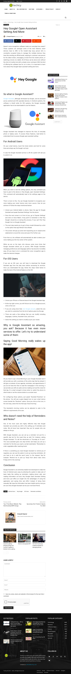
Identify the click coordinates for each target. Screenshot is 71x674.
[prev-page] (4, 553)
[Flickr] (57, 656)
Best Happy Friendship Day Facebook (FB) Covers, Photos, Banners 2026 (39, 623)
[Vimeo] (64, 1)
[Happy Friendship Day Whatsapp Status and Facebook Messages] (29, 631)
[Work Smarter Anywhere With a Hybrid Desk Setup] (51, 117)
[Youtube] (67, 1)
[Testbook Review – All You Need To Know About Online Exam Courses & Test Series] (6, 623)
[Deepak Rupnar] (4, 36)
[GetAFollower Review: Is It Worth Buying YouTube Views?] (51, 81)
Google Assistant (8, 98)
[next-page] (7, 553)
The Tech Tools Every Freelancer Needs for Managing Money (38, 545)
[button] (65, 18)
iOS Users (26, 491)
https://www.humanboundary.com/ (25, 516)
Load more (57, 122)
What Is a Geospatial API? (24, 543)
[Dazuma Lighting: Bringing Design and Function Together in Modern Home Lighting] (9, 537)
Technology (10, 22)
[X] (62, 1)
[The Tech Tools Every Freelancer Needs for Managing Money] (39, 537)
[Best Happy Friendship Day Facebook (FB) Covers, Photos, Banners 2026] (29, 623)
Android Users (11, 491)
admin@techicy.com (31, 664)
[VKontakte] (49, 660)
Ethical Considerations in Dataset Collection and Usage (16, 641)
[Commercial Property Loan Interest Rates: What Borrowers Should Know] (51, 103)
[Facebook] (57, 1)
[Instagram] (59, 1)
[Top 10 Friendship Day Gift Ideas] (29, 638)
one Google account (29, 309)
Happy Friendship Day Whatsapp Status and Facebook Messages (38, 631)
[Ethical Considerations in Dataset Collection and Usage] (6, 641)
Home (4, 22)
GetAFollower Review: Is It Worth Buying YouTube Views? (61, 81)
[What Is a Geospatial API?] (24, 537)
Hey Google (20, 491)
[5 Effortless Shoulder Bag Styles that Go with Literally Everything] (51, 110)
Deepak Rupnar (11, 36)
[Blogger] (49, 656)
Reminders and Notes (36, 491)
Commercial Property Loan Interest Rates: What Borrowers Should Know (61, 104)
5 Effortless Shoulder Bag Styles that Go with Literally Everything (61, 110)
